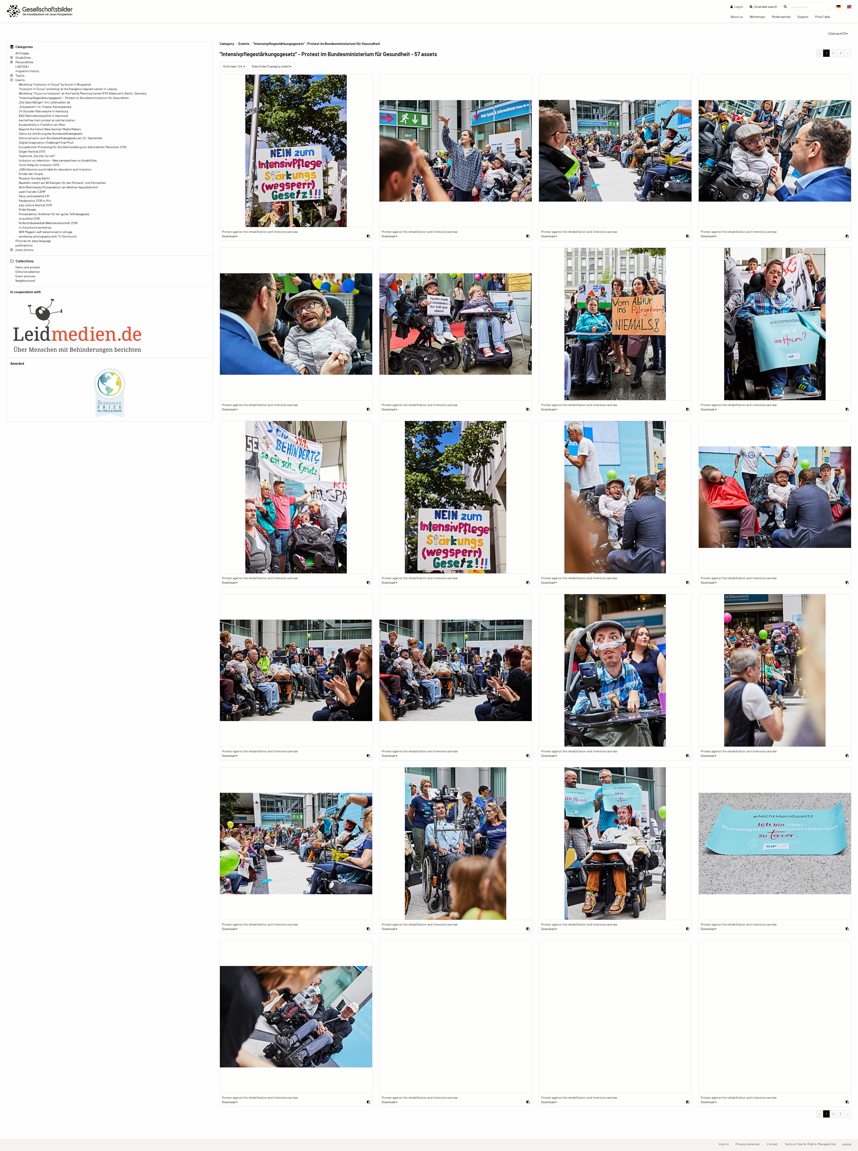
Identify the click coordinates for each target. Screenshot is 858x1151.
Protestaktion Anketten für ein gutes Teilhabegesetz (54, 214)
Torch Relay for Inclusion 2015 (39, 165)
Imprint (725, 1144)
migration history (27, 71)
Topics (20, 75)
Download (229, 236)
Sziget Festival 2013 (32, 151)
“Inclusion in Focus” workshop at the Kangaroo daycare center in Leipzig (68, 89)
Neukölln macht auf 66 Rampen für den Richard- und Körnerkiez (62, 183)
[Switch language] (838, 6)
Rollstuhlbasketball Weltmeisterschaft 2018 (48, 223)
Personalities (24, 62)
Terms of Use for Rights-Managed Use (811, 1144)
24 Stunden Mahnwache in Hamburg (43, 111)
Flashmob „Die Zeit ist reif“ (37, 156)
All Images (22, 53)
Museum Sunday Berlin (34, 178)
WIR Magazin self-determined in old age (45, 232)
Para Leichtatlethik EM (34, 196)
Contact (774, 1144)
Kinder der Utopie (31, 174)
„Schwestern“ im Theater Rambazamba (45, 107)
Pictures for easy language (33, 241)
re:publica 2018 (29, 218)
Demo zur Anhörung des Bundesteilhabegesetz (50, 133)
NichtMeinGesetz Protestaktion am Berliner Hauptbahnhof (58, 187)
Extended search (767, 6)
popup (848, 1144)
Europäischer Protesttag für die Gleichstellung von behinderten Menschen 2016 (72, 147)
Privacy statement (749, 1144)
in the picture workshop (35, 227)
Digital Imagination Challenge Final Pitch (46, 142)
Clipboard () (837, 33)
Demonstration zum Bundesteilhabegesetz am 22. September (61, 138)
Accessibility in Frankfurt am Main (42, 124)
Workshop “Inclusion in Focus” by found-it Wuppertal (55, 84)
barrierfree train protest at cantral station (47, 120)
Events (20, 80)
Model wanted (783, 17)
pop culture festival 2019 (35, 205)
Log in (738, 6)
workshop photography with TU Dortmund (47, 236)
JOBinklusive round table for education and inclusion (55, 169)
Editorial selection (27, 272)
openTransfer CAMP (32, 192)
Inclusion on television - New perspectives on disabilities (58, 160)
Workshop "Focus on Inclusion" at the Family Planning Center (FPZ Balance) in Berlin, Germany (82, 93)
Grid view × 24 (233, 66)
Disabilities (23, 57)
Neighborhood (25, 280)
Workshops (759, 17)
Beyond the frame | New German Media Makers (50, 129)
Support (804, 17)
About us (738, 17)
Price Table (824, 17)
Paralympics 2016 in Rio (35, 200)
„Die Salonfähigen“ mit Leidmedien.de (44, 102)
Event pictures (25, 276)
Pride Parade (27, 209)
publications (24, 245)
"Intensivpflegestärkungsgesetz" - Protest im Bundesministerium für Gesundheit (74, 98)
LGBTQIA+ (22, 66)
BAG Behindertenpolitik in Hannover (43, 116)
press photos (24, 250)
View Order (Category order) (270, 66)
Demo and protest (27, 267)
